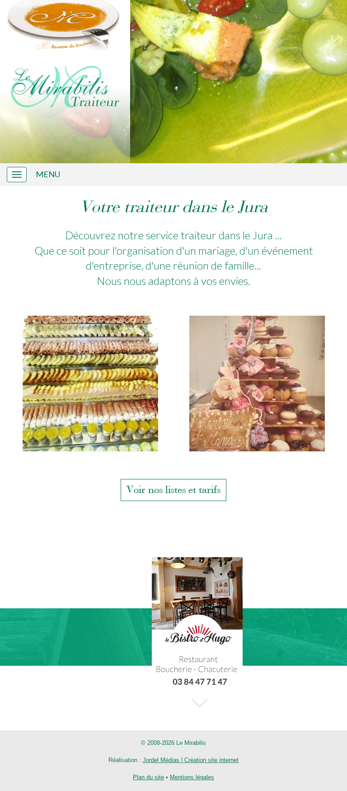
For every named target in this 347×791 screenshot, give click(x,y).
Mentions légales (192, 777)
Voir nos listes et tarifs (173, 489)
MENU (48, 174)
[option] (90, 383)
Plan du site (148, 777)
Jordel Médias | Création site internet (191, 760)
